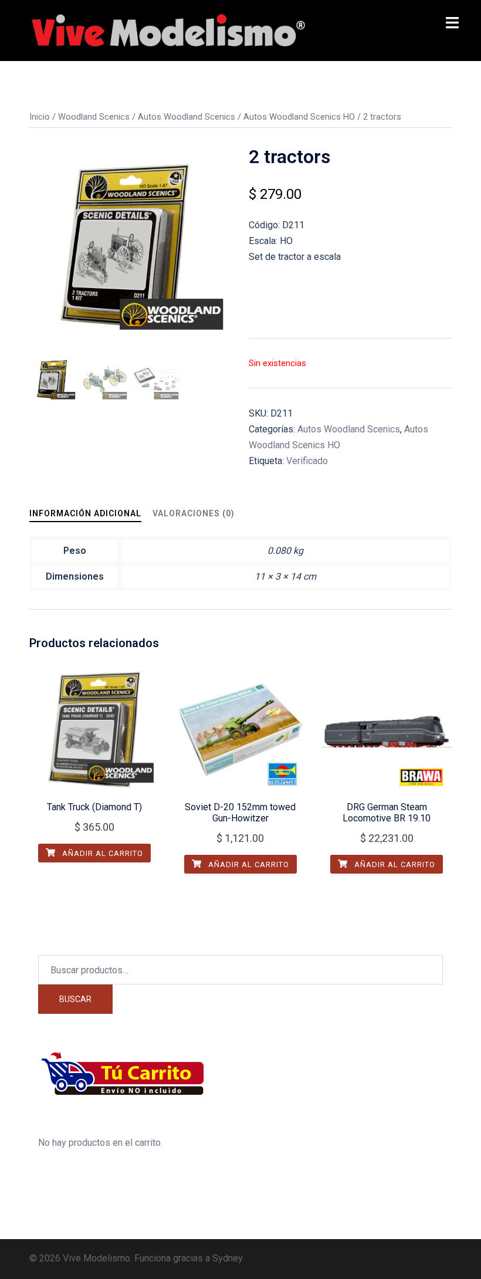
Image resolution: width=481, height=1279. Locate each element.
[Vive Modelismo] (167, 29)
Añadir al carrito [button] (101, 853)
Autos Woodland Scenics (186, 116)
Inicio (39, 116)
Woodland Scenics (94, 116)
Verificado (307, 460)
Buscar (75, 999)
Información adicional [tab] (85, 513)
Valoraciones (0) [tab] (194, 513)
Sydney (227, 1258)
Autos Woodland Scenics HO (299, 116)
